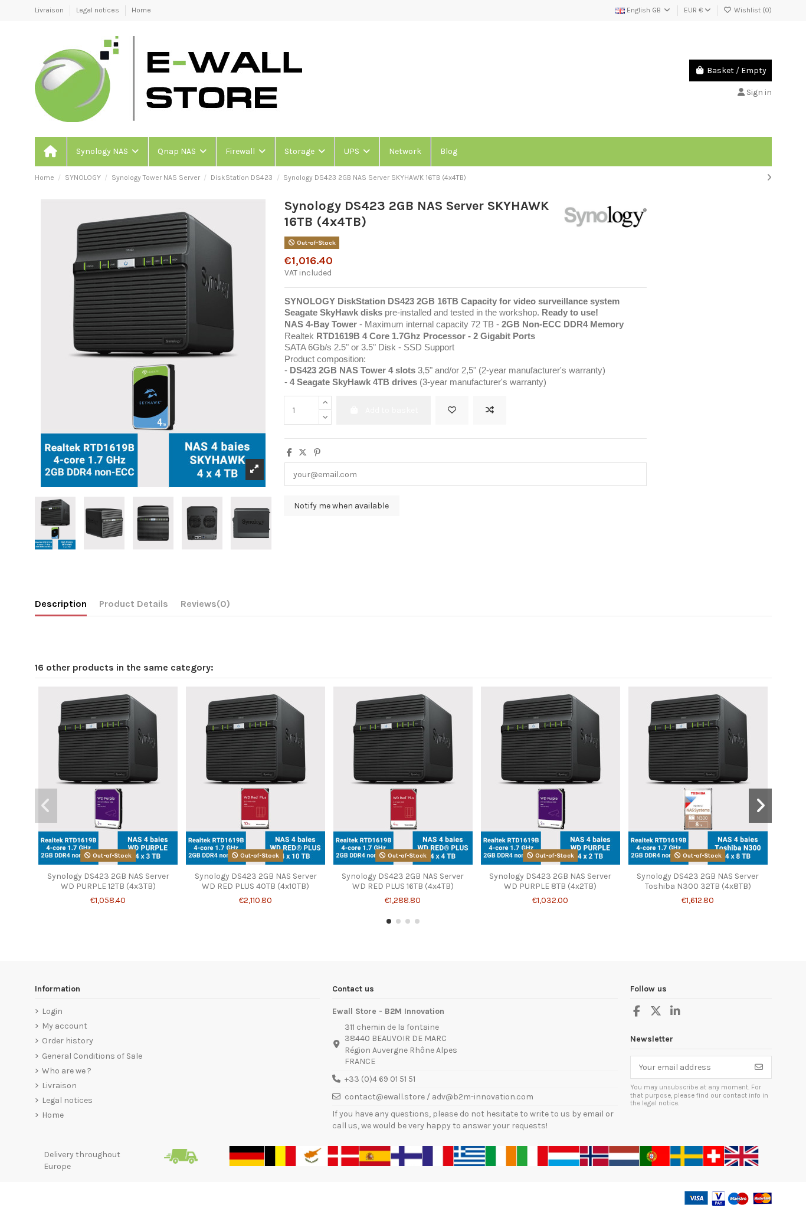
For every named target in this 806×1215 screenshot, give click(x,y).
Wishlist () (752, 10)
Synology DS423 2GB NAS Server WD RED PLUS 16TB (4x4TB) (403, 881)
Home (141, 10)
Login (52, 1011)
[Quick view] (124, 861)
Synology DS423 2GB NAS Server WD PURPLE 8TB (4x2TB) (550, 881)
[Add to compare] (489, 410)
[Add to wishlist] (451, 410)
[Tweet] (303, 453)
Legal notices (98, 10)
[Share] (289, 453)
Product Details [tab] (133, 603)
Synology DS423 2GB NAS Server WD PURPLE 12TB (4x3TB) (108, 881)
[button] (107, 151)
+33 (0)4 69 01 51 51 (380, 1079)
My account (64, 1026)
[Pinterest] (317, 453)
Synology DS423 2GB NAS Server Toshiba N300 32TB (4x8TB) (698, 881)
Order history (67, 1041)
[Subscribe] (758, 1067)
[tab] (205, 606)
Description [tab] (61, 603)
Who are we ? (66, 1071)
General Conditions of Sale (92, 1056)
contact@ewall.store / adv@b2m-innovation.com (439, 1097)
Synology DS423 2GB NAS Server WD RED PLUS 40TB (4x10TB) (256, 881)
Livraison (50, 10)
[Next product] (769, 178)
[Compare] (107, 861)
